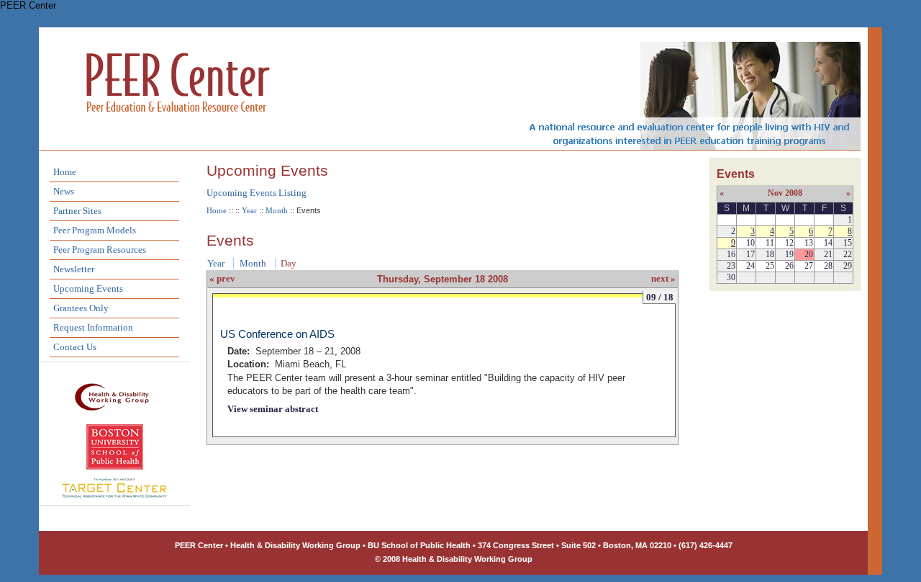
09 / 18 (659, 297)
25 (770, 266)
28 (828, 266)
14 (828, 243)
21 (828, 254)
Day (288, 263)
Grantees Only (81, 308)
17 (750, 254)
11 (770, 243)
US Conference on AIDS (277, 334)
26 (789, 266)
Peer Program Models (94, 230)
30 (731, 277)
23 (731, 266)
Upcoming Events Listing (257, 192)
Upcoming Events (88, 288)
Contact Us (74, 346)
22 (847, 254)
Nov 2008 (785, 193)
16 (731, 254)
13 (808, 243)
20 (808, 254)
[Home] (178, 130)
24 (750, 266)
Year (249, 210)
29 (847, 266)
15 (847, 243)
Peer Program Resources (99, 249)
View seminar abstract (272, 408)
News (63, 191)
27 (808, 266)
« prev (222, 278)
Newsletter (73, 269)
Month (277, 210)
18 (770, 254)
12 (789, 243)
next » (663, 278)
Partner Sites (77, 210)
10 (750, 243)
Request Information (93, 327)
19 (789, 254)
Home (64, 171)
